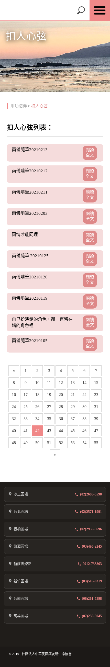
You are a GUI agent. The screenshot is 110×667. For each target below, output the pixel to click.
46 (84, 430)
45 (73, 430)
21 (73, 394)
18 (37, 394)
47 (96, 430)
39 (96, 418)
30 (84, 406)
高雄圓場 (21, 616)
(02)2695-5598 (91, 494)
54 (84, 442)
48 (14, 442)
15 (96, 382)
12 (61, 382)
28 (61, 406)
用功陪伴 (18, 106)
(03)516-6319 (92, 581)
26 (37, 406)
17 (26, 394)
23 (96, 394)
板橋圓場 (21, 529)
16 (14, 394)
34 (37, 418)
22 (84, 394)
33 (26, 418)
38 (84, 418)
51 (49, 442)
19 (49, 394)
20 (61, 394)
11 (49, 382)
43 (49, 430)
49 (26, 442)
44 (61, 430)
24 (14, 406)
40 (14, 430)
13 (73, 382)
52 (61, 442)
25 (26, 406)
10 (37, 382)
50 (37, 442)
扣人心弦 (39, 106)
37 (73, 418)
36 (61, 418)
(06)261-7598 (92, 599)
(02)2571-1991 (91, 512)
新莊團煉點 (22, 564)
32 (14, 418)
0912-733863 (92, 564)
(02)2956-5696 (91, 529)
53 (73, 442)
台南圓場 (21, 599)
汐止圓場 (21, 494)
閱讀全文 (90, 152)
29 (73, 406)
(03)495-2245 (92, 546)
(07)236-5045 (92, 616)
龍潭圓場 (21, 546)
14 (84, 382)
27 (49, 406)
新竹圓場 (21, 581)
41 (26, 430)
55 (96, 442)
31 (96, 406)
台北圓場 (21, 512)
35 (49, 418)
